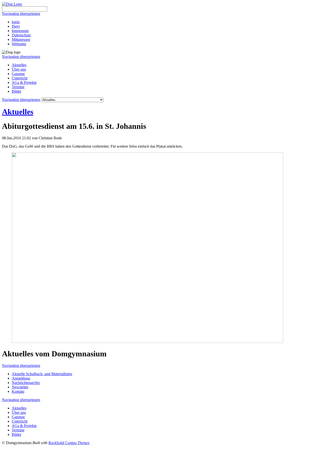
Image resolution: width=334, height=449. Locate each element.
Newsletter (20, 387)
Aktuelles (19, 65)
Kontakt (18, 391)
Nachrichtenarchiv (26, 383)
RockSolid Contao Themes (68, 443)
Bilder (16, 91)
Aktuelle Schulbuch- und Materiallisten (42, 374)
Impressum (20, 31)
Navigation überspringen (21, 13)
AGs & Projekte (24, 82)
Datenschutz (21, 35)
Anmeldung (21, 378)
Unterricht (19, 78)
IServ (16, 26)
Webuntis (19, 44)
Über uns (19, 69)
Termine (18, 87)
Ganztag (18, 74)
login (16, 22)
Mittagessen (21, 39)
